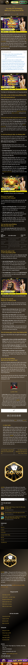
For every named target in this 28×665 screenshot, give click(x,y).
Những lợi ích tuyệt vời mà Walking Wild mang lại (13, 61)
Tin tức (2, 540)
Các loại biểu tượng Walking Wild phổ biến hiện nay (14, 63)
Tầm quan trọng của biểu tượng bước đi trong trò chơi (15, 57)
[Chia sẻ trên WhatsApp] (8, 416)
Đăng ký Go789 (5, 630)
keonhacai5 (18, 585)
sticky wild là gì (15, 113)
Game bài (3, 532)
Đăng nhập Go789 (6, 633)
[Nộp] (25, 499)
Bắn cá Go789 (5, 623)
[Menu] (2, 2)
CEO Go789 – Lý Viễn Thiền (8, 597)
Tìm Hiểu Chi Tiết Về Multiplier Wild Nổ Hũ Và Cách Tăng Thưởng (21, 451)
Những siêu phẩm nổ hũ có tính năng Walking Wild (13, 64)
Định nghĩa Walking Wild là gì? (11, 55)
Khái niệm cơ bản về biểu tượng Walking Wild (12, 54)
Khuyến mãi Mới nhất (7, 599)
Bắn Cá (2, 527)
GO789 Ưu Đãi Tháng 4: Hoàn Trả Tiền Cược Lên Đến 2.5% (15, 507)
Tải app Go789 (5, 635)
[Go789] (7, 2)
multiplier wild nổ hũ (7, 171)
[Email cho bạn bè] (15, 416)
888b (23, 585)
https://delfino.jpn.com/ (12, 653)
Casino (2, 529)
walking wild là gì (5, 46)
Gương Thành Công (5, 534)
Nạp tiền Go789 (6, 637)
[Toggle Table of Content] (24, 52)
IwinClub (3, 587)
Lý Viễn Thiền (21, 14)
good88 (13, 585)
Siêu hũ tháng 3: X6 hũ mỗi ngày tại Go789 (15, 512)
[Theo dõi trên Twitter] (7, 656)
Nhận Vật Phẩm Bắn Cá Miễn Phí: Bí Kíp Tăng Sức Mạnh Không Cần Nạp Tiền (15, 517)
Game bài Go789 (6, 616)
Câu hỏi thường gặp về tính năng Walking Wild (12, 68)
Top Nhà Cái (4, 542)
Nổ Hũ (14, 6)
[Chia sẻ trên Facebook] (10, 416)
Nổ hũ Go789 (5, 621)
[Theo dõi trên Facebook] (2, 656)
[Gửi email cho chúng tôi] (9, 656)
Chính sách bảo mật (7, 601)
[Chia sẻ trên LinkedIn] (20, 416)
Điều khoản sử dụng (7, 604)
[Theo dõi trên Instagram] (4, 656)
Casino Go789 (5, 618)
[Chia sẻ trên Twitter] (13, 416)
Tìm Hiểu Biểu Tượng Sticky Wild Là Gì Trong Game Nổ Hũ (7, 451)
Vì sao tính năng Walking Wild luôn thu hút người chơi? (13, 70)
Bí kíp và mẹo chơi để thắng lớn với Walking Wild (13, 66)
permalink (24, 420)
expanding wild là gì (21, 111)
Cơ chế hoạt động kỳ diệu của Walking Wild (12, 60)
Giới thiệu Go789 (6, 594)
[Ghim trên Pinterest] (17, 416)
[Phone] (14, 410)
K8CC (7, 587)
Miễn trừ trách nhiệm (7, 606)
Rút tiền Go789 (5, 639)
